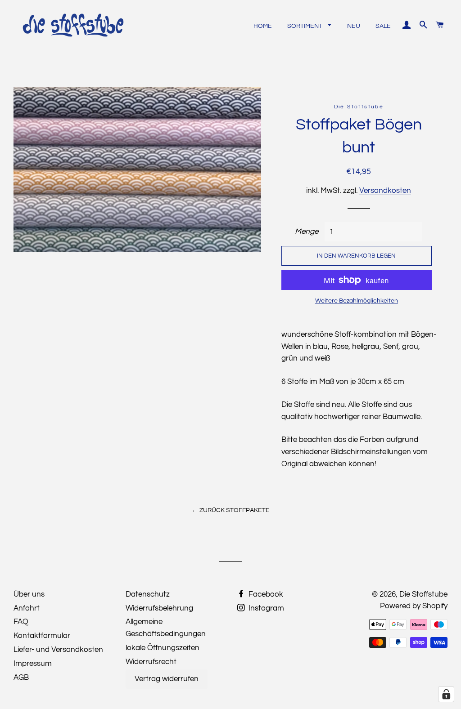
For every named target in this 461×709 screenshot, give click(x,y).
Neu (353, 26)
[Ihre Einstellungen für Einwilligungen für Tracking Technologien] (446, 694)
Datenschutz (148, 594)
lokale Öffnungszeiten (162, 648)
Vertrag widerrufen (167, 679)
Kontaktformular (42, 636)
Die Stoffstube (423, 594)
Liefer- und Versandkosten (58, 650)
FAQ (21, 622)
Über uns (29, 594)
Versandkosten (385, 191)
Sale (383, 26)
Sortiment (305, 26)
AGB (21, 677)
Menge (306, 231)
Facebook (265, 594)
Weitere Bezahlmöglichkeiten (356, 301)
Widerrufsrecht (151, 662)
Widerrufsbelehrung (159, 608)
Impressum (33, 664)
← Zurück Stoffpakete (231, 510)
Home (262, 26)
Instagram (265, 608)
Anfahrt (27, 608)
